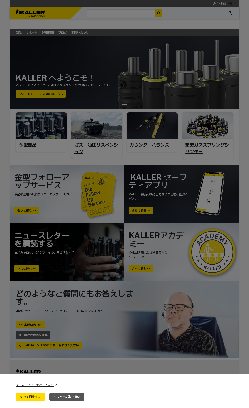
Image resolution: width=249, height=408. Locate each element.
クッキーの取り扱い (67, 397)
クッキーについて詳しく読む (35, 385)
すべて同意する (30, 397)
